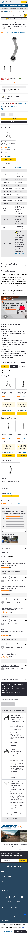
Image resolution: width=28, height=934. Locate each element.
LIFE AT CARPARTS (6, 876)
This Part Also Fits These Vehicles (9, 265)
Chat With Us (6, 366)
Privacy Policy (6, 909)
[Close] (26, 924)
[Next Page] (22, 674)
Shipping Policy (19, 333)
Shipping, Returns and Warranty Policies (11, 325)
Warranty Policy (14, 907)
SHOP (2, 871)
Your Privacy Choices (14, 916)
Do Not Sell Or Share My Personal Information (14, 918)
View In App (24, 2)
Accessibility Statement (7, 914)
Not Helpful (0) (14, 577)
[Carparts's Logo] (8, 11)
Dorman (17, 170)
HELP (2, 881)
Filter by (3, 552)
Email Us (15, 366)
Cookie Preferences (19, 914)
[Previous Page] (5, 674)
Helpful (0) (5, 577)
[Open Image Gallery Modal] (14, 49)
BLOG (2, 886)
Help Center (24, 366)
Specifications (6, 163)
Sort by (3, 556)
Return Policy (19, 344)
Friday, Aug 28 (22, 103)
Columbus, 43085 (13, 106)
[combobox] (10, 556)
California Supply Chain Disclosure (14, 911)
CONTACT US (4, 890)
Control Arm (18, 167)
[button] (14, 2)
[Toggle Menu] (2, 11)
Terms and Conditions (20, 909)
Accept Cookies (20, 931)
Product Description (8, 271)
